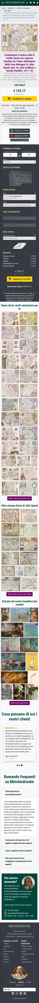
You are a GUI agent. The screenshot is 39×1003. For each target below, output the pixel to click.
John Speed (7, 11)
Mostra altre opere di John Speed (19, 594)
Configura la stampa (21, 98)
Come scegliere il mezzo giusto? (18, 850)
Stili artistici (11, 8)
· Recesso (6, 957)
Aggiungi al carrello (21, 279)
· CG (4, 949)
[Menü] (2, 3)
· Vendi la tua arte (26, 949)
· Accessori (24, 959)
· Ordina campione (26, 962)
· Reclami (6, 959)
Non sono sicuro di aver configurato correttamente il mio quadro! (18, 861)
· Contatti (6, 944)
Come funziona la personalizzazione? (13, 793)
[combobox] (19, 162)
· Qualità (23, 951)
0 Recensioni (24, 140)
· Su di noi (6, 962)
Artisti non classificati (23, 8)
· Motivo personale (26, 946)
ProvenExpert (14, 756)
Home (3, 8)
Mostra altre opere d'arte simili (19, 498)
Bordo (4, 159)
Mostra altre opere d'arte (19, 703)
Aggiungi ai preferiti (20, 136)
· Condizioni (6, 946)
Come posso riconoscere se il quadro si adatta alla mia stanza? (18, 841)
